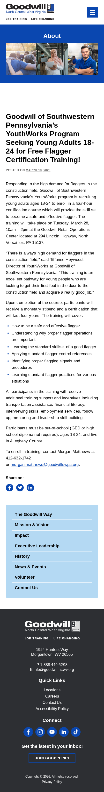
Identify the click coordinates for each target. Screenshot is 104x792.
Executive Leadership (37, 546)
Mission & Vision (32, 524)
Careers (52, 696)
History (22, 556)
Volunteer (25, 577)
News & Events (30, 566)
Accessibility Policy (52, 709)
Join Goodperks (52, 758)
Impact (22, 535)
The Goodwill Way (33, 514)
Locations (52, 690)
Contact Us (26, 587)
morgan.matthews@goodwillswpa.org (45, 464)
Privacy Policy (52, 782)
